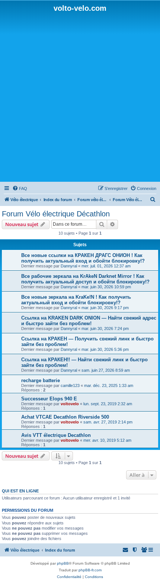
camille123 (70, 385)
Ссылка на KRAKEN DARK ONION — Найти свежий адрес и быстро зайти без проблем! (88, 320)
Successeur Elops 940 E (49, 399)
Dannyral (69, 266)
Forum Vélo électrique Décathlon (56, 214)
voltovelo (70, 404)
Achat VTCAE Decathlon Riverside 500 (65, 417)
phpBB (63, 563)
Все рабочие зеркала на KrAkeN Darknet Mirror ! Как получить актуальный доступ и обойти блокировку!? (85, 279)
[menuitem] (19, 188)
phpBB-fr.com (90, 570)
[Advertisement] (80, 96)
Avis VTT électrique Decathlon (56, 435)
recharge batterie (40, 380)
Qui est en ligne (20, 491)
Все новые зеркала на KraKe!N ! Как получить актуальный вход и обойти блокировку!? (76, 299)
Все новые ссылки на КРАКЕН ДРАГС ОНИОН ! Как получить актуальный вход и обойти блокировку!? (83, 258)
